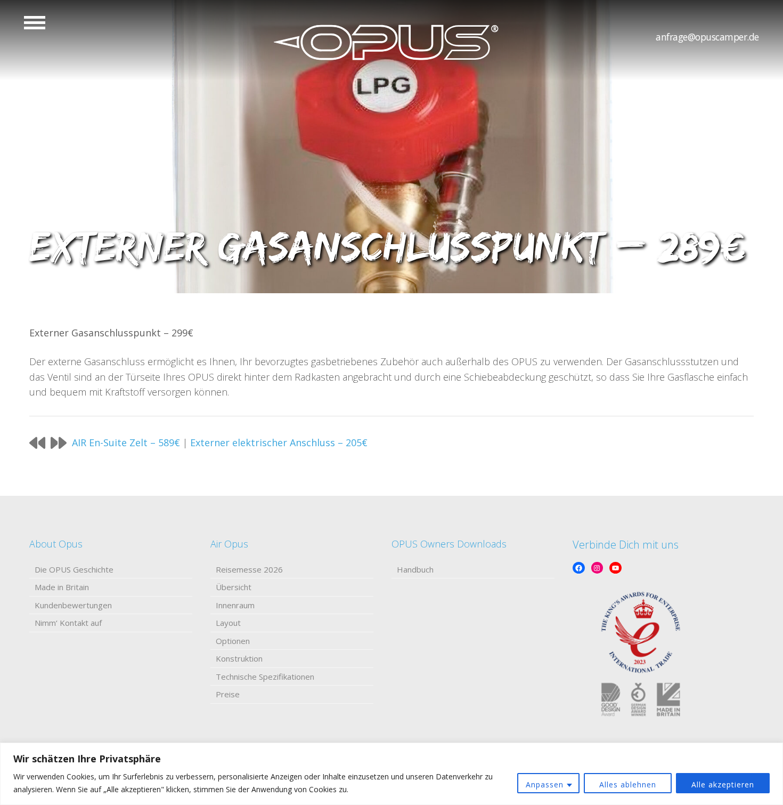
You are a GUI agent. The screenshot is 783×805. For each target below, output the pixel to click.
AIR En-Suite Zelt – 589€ (126, 442)
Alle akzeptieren (722, 784)
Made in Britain (62, 587)
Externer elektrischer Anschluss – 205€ (279, 442)
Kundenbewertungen (73, 605)
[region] (391, 774)
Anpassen (545, 784)
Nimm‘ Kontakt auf (68, 622)
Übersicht (233, 587)
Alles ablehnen (627, 784)
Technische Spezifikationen (265, 676)
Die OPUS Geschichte (74, 569)
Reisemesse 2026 (249, 569)
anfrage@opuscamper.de (707, 36)
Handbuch (415, 569)
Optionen (233, 640)
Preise (228, 694)
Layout (228, 622)
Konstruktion (239, 658)
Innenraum (235, 605)
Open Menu (35, 23)
